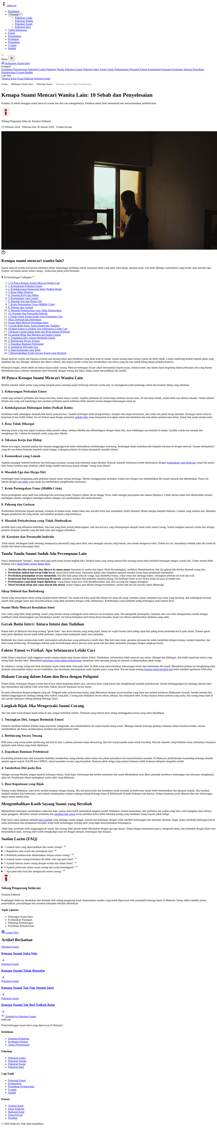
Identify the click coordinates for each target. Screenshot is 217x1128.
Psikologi (14, 14)
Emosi (11, 33)
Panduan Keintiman (18, 1038)
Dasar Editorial (25, 78)
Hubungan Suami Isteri (17, 63)
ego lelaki (23, 481)
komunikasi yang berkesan (181, 462)
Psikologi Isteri (91, 69)
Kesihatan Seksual (182, 69)
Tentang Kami (9, 78)
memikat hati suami (64, 814)
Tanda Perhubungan (19, 1044)
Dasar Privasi (15, 1114)
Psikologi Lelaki (37, 69)
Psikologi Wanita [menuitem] (24, 20)
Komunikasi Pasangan (160, 69)
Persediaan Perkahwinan (21, 1086)
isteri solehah (45, 819)
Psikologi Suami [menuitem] (23, 23)
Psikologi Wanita (55, 69)
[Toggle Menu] (2, 54)
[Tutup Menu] (11, 58)
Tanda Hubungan (17, 30)
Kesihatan (13, 39)
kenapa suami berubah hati (158, 669)
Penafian (12, 1118)
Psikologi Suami (74, 69)
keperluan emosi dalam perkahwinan (62, 660)
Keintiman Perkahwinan (14, 69)
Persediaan (14, 42)
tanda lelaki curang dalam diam (33, 563)
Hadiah (12, 48)
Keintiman (13, 11)
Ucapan (12, 45)
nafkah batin (81, 417)
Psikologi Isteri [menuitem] (23, 27)
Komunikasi (14, 36)
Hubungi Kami (42, 78)
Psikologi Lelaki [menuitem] (23, 17)
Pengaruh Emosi (138, 69)
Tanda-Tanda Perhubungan (114, 69)
